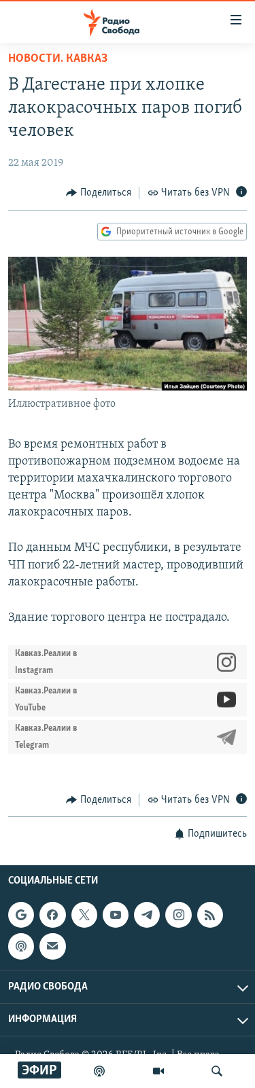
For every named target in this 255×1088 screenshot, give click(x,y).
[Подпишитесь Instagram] (178, 915)
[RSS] (210, 915)
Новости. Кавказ (57, 59)
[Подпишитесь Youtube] (116, 915)
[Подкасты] (21, 946)
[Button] (98, 193)
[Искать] (217, 1071)
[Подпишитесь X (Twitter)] (84, 915)
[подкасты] (99, 1071)
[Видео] (158, 1071)
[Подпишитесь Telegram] (147, 915)
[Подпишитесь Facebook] (52, 915)
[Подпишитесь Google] (21, 915)
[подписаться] (52, 946)
